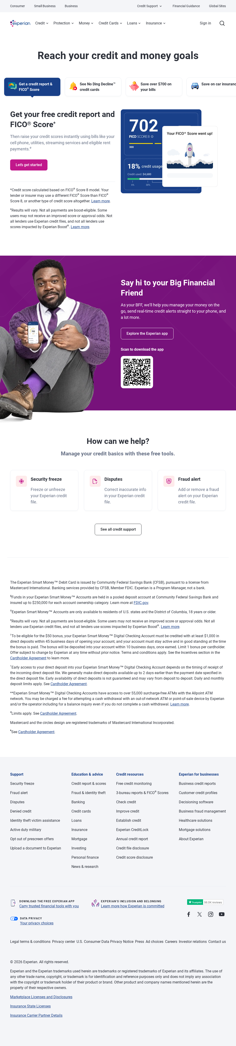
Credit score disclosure (134, 857)
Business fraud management (202, 811)
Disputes (17, 802)
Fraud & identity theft (88, 793)
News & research (84, 866)
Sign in (205, 23)
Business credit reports (197, 783)
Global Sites (217, 6)
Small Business (45, 6)
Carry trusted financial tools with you (49, 906)
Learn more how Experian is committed (132, 906)
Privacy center (63, 941)
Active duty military (25, 830)
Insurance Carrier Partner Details (36, 1015)
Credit (40, 23)
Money (84, 23)
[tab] (32, 86)
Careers (171, 941)
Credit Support (147, 6)
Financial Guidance (186, 6)
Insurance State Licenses (30, 1006)
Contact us (217, 941)
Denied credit (20, 811)
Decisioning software (196, 802)
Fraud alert (19, 793)
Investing (78, 848)
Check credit (126, 802)
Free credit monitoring (134, 783)
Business (71, 6)
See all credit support (118, 529)
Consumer (17, 6)
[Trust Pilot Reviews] (205, 902)
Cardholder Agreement (28, 658)
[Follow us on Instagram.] (210, 915)
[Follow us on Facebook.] (188, 915)
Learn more (100, 201)
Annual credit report (132, 839)
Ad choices (154, 941)
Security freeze (22, 783)
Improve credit (127, 811)
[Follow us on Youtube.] (221, 915)
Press (139, 941)
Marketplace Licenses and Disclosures (41, 997)
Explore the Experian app (147, 333)
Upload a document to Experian (35, 848)
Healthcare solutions (195, 820)
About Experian (191, 839)
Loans (132, 23)
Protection (61, 23)
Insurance (154, 23)
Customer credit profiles (198, 793)
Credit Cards (108, 23)
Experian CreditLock (132, 830)
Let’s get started (29, 165)
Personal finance (85, 857)
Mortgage (79, 839)
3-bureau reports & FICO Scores (142, 793)
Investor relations (193, 941)
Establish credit (128, 820)
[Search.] (222, 23)
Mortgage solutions (194, 830)
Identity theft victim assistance (35, 820)
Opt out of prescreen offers (32, 839)
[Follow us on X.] (199, 915)
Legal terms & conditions (30, 941)
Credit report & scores (88, 783)
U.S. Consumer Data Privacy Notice (105, 941)
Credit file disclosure (132, 848)
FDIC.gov (141, 603)
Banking (78, 802)
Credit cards (81, 811)
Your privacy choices (36, 923)
